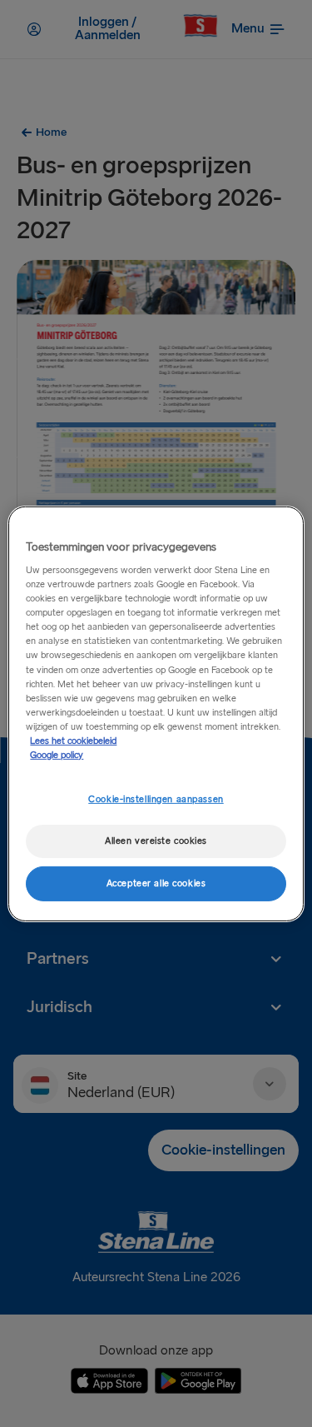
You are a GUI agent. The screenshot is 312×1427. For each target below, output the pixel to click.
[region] (155, 713)
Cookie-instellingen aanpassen (156, 799)
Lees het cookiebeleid (73, 741)
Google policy (56, 755)
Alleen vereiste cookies (156, 841)
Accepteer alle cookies (156, 883)
